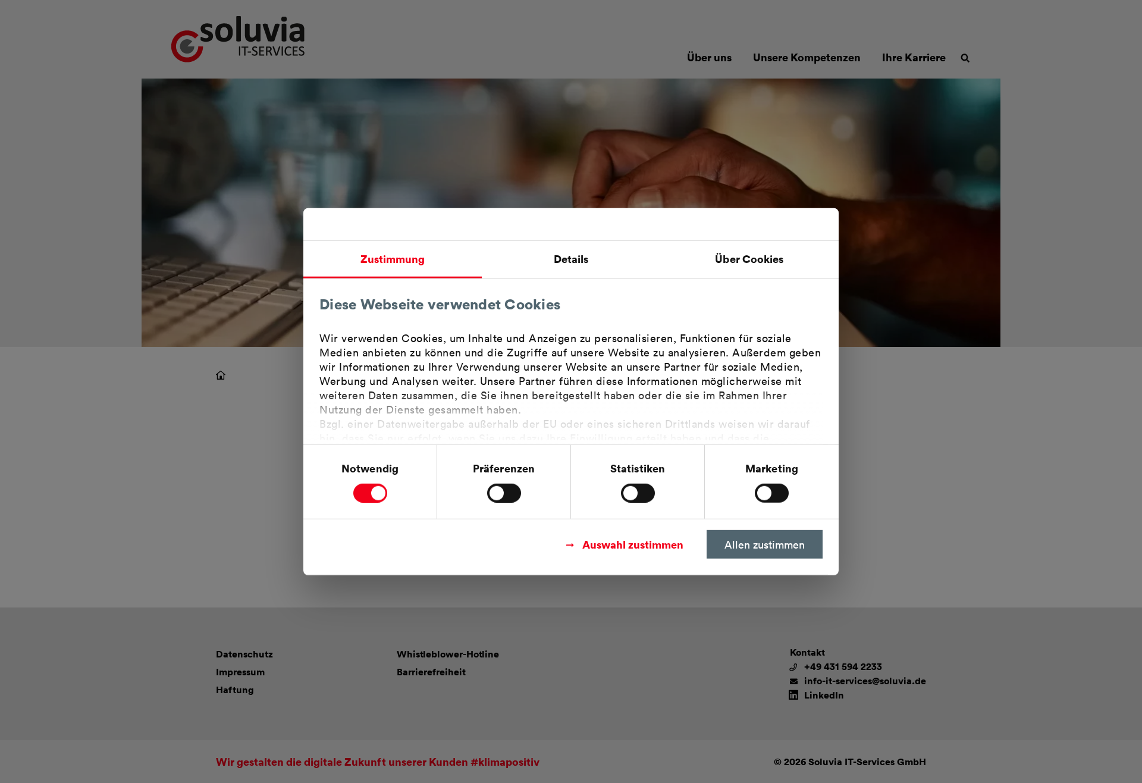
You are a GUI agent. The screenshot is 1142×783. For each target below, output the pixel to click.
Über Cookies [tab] (749, 258)
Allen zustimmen (764, 544)
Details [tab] (571, 258)
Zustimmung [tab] (392, 258)
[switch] (504, 492)
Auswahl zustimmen (632, 543)
